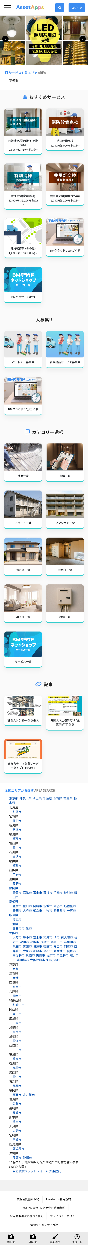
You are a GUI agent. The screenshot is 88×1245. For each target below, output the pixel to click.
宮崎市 (17, 1139)
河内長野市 (53, 960)
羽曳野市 (63, 955)
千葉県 (47, 798)
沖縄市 (27, 1157)
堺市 (57, 937)
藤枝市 (47, 892)
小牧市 (47, 910)
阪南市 (40, 955)
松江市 (17, 1041)
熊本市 (17, 1121)
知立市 (37, 910)
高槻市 (34, 942)
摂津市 (37, 946)
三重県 (13, 924)
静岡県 (13, 888)
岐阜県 (13, 915)
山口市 (17, 1050)
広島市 (17, 1023)
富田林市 (23, 960)
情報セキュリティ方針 (44, 1225)
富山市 (17, 847)
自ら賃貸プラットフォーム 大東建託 (37, 1171)
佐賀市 (17, 1103)
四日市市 (19, 928)
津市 (29, 928)
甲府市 (17, 874)
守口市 (58, 946)
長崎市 (17, 1112)
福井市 (17, 865)
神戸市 (17, 996)
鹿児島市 (19, 1148)
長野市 (17, 883)
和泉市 (47, 937)
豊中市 (27, 937)
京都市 (17, 969)
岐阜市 (17, 919)
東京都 (13, 798)
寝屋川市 (57, 942)
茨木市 (37, 937)
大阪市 (17, 937)
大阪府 (13, 933)
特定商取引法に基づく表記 (26, 1216)
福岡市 (17, 1094)
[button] (82, 39)
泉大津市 (60, 951)
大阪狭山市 (37, 960)
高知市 (17, 1085)
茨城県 (57, 798)
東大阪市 (67, 937)
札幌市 (17, 811)
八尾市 (44, 942)
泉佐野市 (19, 955)
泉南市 (30, 955)
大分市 (17, 1130)
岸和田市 (70, 942)
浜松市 (58, 892)
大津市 (17, 978)
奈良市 (17, 987)
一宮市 (71, 910)
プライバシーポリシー (64, 1216)
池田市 (17, 946)
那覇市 (17, 1157)
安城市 (47, 906)
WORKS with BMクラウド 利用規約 (43, 1208)
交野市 (47, 946)
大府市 (27, 910)
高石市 (47, 951)
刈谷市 (58, 906)
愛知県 (13, 901)
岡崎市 (37, 906)
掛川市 (68, 892)
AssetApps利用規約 (58, 1199)
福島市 (17, 838)
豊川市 (27, 906)
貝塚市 (71, 951)
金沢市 (17, 856)
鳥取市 (17, 1032)
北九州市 (29, 1094)
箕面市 (27, 946)
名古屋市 (70, 906)
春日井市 (60, 910)
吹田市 (24, 942)
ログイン (77, 7)
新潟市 (17, 829)
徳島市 (17, 1059)
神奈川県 (25, 798)
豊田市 (17, 910)
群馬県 (67, 798)
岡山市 (17, 1014)
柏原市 (37, 951)
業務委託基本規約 (28, 1199)
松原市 (50, 955)
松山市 (17, 1077)
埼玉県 (37, 798)
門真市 (68, 946)
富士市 (37, 892)
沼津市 (27, 892)
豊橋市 (17, 906)
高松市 (17, 1068)
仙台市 (17, 820)
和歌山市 (19, 1005)
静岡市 (17, 892)
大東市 (27, 951)
